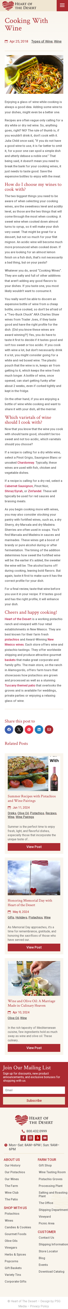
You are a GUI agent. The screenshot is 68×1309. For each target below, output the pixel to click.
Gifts (11, 917)
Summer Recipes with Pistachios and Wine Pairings (32, 798)
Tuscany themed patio (20, 685)
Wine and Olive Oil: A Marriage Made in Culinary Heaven (31, 1003)
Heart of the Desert (18, 619)
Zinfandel (34, 491)
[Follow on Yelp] (37, 1138)
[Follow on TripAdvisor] (45, 1138)
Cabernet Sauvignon (19, 486)
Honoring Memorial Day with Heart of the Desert (30, 902)
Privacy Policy (40, 1306)
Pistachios (37, 813)
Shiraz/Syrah (14, 491)
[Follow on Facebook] (23, 1138)
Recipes (51, 813)
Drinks (12, 813)
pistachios (12, 639)
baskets (10, 660)
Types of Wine (42, 41)
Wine (58, 41)
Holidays (21, 917)
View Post (34, 847)
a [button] (62, 5)
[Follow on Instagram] (30, 1138)
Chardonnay (25, 462)
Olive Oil (23, 813)
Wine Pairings (25, 817)
